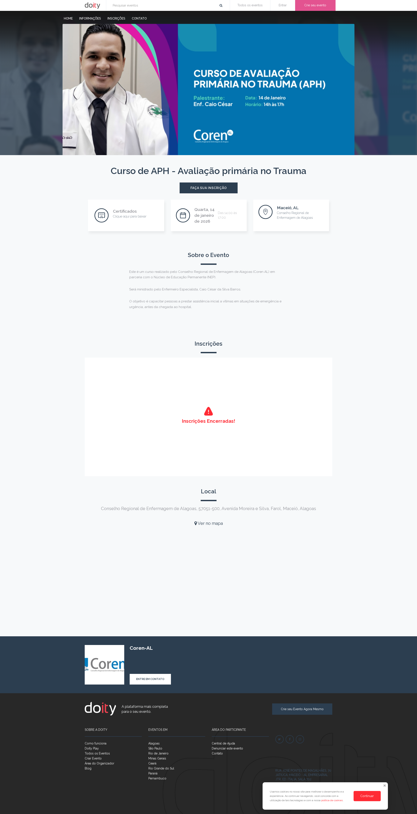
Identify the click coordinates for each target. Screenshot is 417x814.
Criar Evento (93, 758)
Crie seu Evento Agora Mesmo (302, 709)
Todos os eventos (250, 5)
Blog (88, 768)
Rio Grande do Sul (161, 768)
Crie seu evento (315, 5)
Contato (139, 18)
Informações (90, 18)
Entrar (283, 5)
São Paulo (155, 748)
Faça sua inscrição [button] (208, 188)
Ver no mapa (210, 523)
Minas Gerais (157, 758)
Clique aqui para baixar (129, 216)
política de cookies (332, 800)
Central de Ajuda (223, 743)
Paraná (152, 773)
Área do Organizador (99, 763)
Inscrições (116, 18)
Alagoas (154, 743)
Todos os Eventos (97, 753)
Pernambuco (157, 778)
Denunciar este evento (227, 748)
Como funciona (95, 743)
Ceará (152, 763)
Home (68, 18)
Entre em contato (150, 679)
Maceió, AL (288, 207)
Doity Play (92, 748)
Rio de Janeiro (158, 753)
